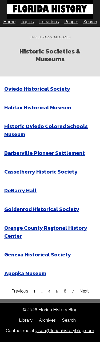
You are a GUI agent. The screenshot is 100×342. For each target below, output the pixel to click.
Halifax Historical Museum (37, 107)
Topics (27, 21)
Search (90, 21)
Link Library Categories (50, 37)
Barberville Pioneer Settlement (44, 153)
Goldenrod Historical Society (41, 209)
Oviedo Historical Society (37, 89)
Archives (47, 320)
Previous (19, 291)
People (71, 21)
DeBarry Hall (20, 190)
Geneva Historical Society (37, 255)
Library (26, 320)
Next (84, 291)
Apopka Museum (25, 273)
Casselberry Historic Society (41, 172)
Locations (49, 21)
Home (9, 21)
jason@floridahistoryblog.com (64, 330)
